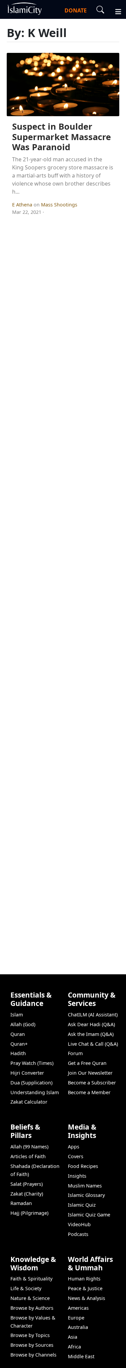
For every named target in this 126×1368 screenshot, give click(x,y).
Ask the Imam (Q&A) (91, 1034)
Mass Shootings (59, 204)
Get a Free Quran (87, 1063)
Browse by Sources (31, 1345)
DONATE (76, 10)
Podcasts (78, 1234)
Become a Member (89, 1092)
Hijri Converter (27, 1073)
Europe (76, 1317)
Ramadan (21, 1203)
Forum (75, 1053)
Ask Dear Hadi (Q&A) (91, 1024)
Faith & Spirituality (31, 1278)
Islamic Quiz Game (89, 1214)
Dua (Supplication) (31, 1082)
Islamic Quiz (82, 1205)
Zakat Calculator (28, 1102)
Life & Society (25, 1288)
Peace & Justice (85, 1288)
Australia (78, 1327)
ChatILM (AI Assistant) (93, 1014)
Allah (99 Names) (29, 1146)
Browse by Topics (30, 1335)
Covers (75, 1156)
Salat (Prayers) (26, 1184)
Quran (17, 1034)
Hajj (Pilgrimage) (29, 1213)
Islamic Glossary (86, 1195)
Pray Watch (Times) (31, 1063)
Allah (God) (22, 1024)
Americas (78, 1308)
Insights (77, 1176)
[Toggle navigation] (115, 11)
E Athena (23, 204)
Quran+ (19, 1044)
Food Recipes (83, 1166)
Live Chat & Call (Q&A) (93, 1044)
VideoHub (79, 1224)
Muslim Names (85, 1185)
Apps (73, 1146)
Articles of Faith (28, 1156)
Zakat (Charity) (26, 1194)
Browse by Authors (31, 1308)
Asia (72, 1337)
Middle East (81, 1356)
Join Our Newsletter (90, 1073)
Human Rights (84, 1278)
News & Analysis (86, 1298)
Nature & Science (30, 1298)
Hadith (18, 1053)
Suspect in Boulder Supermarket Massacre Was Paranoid (61, 137)
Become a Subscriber (92, 1082)
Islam (16, 1014)
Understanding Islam (34, 1092)
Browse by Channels (33, 1354)
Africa (74, 1346)
